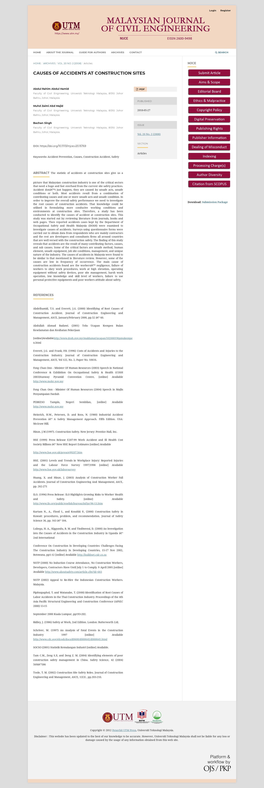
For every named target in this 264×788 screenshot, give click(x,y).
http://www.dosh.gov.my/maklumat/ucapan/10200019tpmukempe (93, 338)
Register (225, 10)
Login (212, 10)
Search (222, 52)
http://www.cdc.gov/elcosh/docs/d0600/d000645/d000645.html (70, 639)
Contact (135, 52)
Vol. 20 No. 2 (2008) (69, 63)
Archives (117, 52)
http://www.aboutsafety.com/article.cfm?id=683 (73, 571)
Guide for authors (92, 52)
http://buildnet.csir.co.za (91, 554)
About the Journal (60, 52)
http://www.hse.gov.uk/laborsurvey (54, 469)
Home (37, 52)
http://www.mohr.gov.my (48, 381)
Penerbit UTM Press (124, 730)
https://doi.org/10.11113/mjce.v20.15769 (63, 146)
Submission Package (215, 202)
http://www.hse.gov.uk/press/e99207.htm (57, 452)
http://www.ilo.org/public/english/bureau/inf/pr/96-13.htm (68, 503)
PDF (142, 89)
